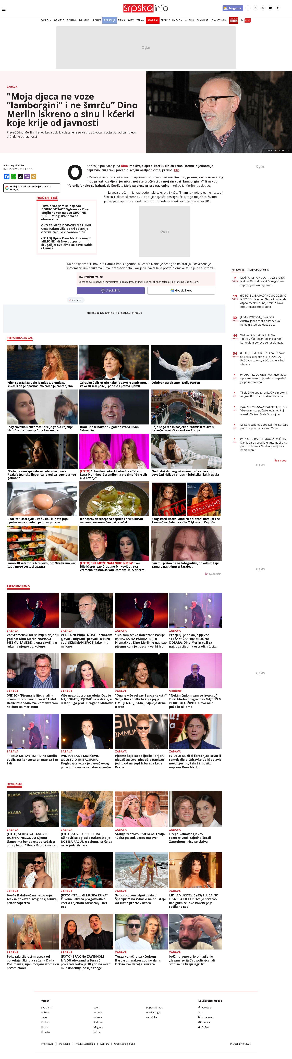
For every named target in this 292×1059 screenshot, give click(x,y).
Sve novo (280, 460)
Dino (125, 166)
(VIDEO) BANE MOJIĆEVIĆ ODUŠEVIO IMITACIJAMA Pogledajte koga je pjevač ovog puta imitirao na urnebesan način (86, 761)
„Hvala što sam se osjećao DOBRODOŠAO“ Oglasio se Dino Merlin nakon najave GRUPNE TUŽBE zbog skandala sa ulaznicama (65, 212)
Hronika (96, 20)
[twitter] (255, 8)
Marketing (64, 1043)
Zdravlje (109, 20)
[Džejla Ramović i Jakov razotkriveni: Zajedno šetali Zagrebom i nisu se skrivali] (195, 809)
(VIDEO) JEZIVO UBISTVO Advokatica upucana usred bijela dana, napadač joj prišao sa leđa (263, 378)
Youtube (206, 1022)
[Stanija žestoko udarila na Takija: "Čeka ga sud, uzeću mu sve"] (141, 809)
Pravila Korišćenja (85, 1043)
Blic (176, 170)
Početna (46, 20)
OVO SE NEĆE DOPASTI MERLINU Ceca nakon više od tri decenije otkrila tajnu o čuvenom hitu (66, 229)
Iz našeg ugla (218, 20)
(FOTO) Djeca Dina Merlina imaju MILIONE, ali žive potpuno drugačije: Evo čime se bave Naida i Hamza (67, 243)
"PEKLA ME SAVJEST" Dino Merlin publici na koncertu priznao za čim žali (32, 759)
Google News (183, 290)
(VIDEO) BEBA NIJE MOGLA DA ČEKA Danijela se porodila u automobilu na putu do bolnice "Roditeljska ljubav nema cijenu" (263, 444)
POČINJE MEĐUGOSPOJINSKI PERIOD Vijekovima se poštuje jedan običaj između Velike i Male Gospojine (263, 410)
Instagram (207, 1017)
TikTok (205, 1027)
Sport (97, 1007)
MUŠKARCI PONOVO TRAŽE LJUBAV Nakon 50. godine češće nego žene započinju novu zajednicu (263, 281)
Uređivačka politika (124, 1043)
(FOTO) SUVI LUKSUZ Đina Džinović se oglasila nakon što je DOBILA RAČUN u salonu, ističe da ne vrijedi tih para (86, 839)
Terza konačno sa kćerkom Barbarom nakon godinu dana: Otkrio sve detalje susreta (138, 960)
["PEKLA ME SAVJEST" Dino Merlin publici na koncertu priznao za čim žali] (33, 731)
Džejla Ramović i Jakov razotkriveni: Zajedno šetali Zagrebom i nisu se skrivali (190, 838)
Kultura (189, 20)
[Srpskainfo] (146, 8)
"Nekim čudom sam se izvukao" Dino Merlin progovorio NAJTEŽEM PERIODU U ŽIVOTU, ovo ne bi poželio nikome (195, 701)
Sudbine (165, 20)
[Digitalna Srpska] (233, 20)
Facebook (206, 1007)
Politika (71, 20)
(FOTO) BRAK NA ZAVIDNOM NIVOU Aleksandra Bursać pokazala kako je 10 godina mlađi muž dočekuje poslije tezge (86, 962)
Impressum (47, 1043)
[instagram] (263, 8)
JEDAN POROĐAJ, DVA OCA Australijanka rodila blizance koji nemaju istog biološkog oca (260, 320)
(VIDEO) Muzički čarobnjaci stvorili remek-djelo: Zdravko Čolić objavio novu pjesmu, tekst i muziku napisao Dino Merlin (195, 761)
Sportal (152, 20)
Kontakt (104, 1043)
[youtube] (270, 8)
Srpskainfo (17, 165)
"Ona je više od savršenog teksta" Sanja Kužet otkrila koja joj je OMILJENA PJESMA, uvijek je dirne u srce (141, 701)
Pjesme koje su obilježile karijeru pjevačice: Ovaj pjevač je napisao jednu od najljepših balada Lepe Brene (140, 761)
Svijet (131, 20)
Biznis (121, 20)
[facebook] (248, 8)
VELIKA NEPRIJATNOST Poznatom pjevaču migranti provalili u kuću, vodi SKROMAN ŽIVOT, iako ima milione (86, 640)
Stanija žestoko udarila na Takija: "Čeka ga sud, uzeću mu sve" (140, 836)
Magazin (177, 20)
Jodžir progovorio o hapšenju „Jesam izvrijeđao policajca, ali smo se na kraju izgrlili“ (192, 960)
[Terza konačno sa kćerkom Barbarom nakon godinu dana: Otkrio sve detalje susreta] (141, 932)
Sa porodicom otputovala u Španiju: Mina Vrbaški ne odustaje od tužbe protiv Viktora (140, 899)
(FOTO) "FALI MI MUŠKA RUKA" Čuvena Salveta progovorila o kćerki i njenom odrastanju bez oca (84, 901)
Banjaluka (202, 20)
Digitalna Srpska (155, 1007)
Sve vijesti (59, 20)
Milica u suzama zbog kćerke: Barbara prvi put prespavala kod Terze (264, 426)
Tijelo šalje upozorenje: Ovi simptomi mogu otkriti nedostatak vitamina (263, 394)
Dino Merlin (76, 299)
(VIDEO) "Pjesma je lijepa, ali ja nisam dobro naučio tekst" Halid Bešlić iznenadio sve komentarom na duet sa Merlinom (32, 701)
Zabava (140, 20)
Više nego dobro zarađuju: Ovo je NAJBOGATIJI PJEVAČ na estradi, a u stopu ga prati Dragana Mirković (87, 699)
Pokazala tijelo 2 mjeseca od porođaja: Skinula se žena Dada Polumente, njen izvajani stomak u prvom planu (33, 962)
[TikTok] (278, 8)
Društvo (84, 20)
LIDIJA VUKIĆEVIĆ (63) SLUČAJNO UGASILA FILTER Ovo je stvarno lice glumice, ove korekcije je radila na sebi (193, 901)
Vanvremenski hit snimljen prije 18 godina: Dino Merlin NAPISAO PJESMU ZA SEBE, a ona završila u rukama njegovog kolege (32, 640)
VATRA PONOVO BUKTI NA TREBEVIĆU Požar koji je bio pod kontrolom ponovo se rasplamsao (261, 338)
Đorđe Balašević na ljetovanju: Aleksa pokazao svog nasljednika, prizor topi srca (32, 899)
